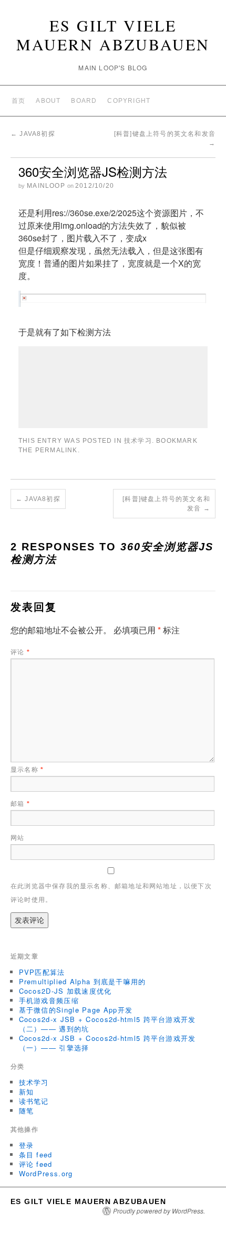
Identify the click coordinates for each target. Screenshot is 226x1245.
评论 (20, 652)
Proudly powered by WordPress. (159, 1211)
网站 (17, 838)
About (48, 100)
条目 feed (36, 1154)
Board (84, 100)
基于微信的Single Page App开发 (76, 1010)
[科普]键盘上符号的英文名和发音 (166, 503)
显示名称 (27, 769)
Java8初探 (33, 133)
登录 (26, 1145)
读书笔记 (34, 1101)
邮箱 (20, 803)
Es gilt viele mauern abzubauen (113, 35)
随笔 (26, 1110)
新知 (26, 1092)
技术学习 (138, 440)
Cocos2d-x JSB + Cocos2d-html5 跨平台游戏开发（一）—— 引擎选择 (107, 1042)
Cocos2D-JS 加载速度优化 (65, 991)
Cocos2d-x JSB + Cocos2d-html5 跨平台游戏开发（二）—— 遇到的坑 (107, 1024)
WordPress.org (46, 1173)
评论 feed (36, 1164)
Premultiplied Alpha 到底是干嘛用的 (82, 981)
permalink (56, 450)
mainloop (46, 185)
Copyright (128, 100)
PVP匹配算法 (42, 972)
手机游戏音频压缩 (49, 1000)
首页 (18, 100)
